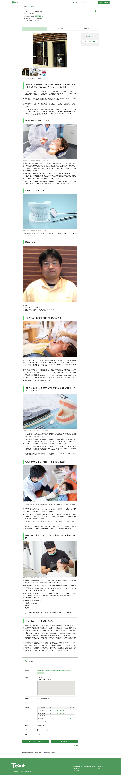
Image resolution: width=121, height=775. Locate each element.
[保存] (96, 11)
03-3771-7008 (40, 725)
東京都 (19, 6)
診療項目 (60, 29)
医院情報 (86, 29)
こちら (44, 752)
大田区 (25, 6)
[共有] (93, 11)
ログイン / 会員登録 (103, 2)
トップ (34, 29)
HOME (12, 6)
